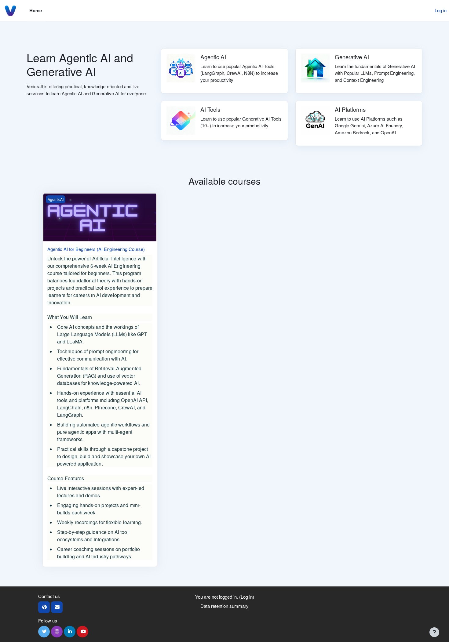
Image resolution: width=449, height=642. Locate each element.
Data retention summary (224, 606)
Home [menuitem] (35, 10)
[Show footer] (434, 632)
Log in (441, 10)
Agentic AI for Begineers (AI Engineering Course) (96, 249)
